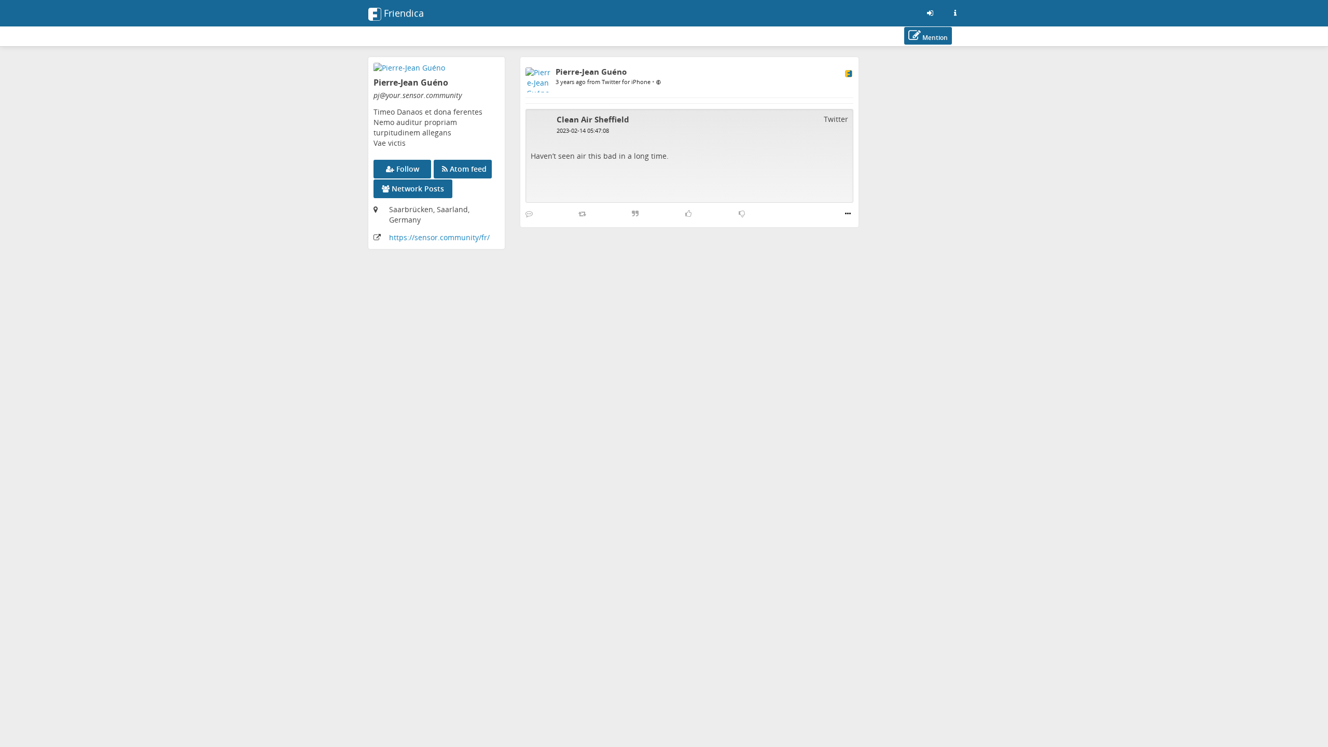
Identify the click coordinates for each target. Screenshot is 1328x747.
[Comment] (529, 213)
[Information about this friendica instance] (955, 13)
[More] (847, 213)
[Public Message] (658, 81)
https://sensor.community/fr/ (439, 237)
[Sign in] (930, 13)
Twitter (836, 119)
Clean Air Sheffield (593, 119)
